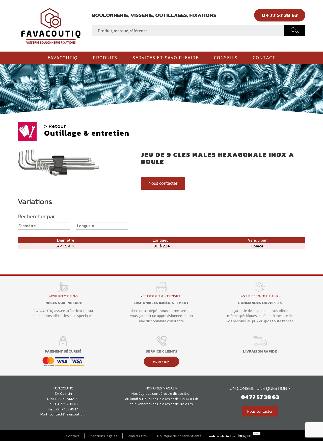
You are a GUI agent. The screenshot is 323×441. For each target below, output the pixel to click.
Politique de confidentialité (179, 436)
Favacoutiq (63, 57)
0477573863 (161, 361)
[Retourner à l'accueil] (51, 25)
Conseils (226, 57)
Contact (264, 57)
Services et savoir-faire (165, 57)
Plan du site (137, 436)
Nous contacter (163, 183)
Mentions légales (103, 436)
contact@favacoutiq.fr (67, 414)
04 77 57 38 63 (66, 404)
